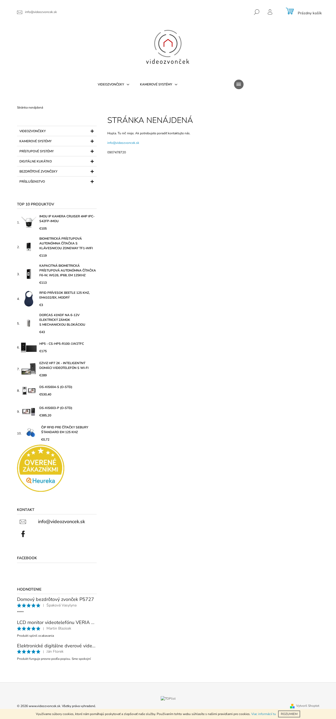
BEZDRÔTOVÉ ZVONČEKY (38, 171)
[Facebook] (23, 534)
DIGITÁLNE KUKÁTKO (35, 161)
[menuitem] (113, 84)
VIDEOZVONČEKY (32, 131)
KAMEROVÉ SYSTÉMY (35, 141)
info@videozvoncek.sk (123, 143)
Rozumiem (289, 714)
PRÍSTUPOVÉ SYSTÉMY (36, 151)
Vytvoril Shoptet (307, 706)
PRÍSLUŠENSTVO (32, 181)
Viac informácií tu (263, 714)
